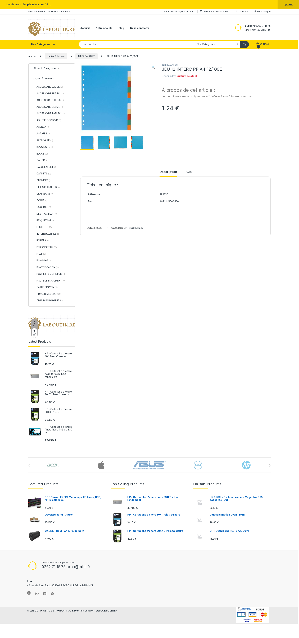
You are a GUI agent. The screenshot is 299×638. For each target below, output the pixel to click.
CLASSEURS (45, 193)
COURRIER (44, 206)
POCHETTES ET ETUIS (51, 273)
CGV (51, 610)
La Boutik (243, 11)
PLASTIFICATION (47, 267)
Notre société (104, 28)
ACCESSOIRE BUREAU (51, 93)
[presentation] (270, 465)
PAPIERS (43, 240)
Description (168, 172)
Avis (188, 172)
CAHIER (42, 160)
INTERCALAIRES (86, 56)
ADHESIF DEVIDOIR (49, 120)
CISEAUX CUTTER (48, 187)
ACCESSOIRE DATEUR (51, 100)
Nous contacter (139, 28)
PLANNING (44, 260)
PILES (41, 253)
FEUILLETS (44, 227)
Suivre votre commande (216, 11)
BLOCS (42, 153)
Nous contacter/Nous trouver (179, 11)
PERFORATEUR (47, 247)
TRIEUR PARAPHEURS (50, 300)
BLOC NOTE (45, 146)
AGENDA (43, 126)
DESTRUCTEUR (47, 213)
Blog (121, 28)
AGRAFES (43, 133)
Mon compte (264, 11)
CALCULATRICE (47, 166)
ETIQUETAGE (46, 220)
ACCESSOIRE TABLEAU (51, 113)
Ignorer (288, 4)
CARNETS (44, 173)
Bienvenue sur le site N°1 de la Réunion (49, 11)
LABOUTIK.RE (38, 610)
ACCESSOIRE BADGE (50, 86)
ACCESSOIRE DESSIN (50, 106)
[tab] (168, 173)
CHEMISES (44, 180)
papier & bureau (56, 56)
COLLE (42, 200)
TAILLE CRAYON (47, 287)
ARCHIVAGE (45, 140)
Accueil (85, 28)
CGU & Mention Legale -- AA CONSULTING (91, 610)
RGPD (60, 610)
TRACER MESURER (49, 293)
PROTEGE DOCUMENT (51, 280)
